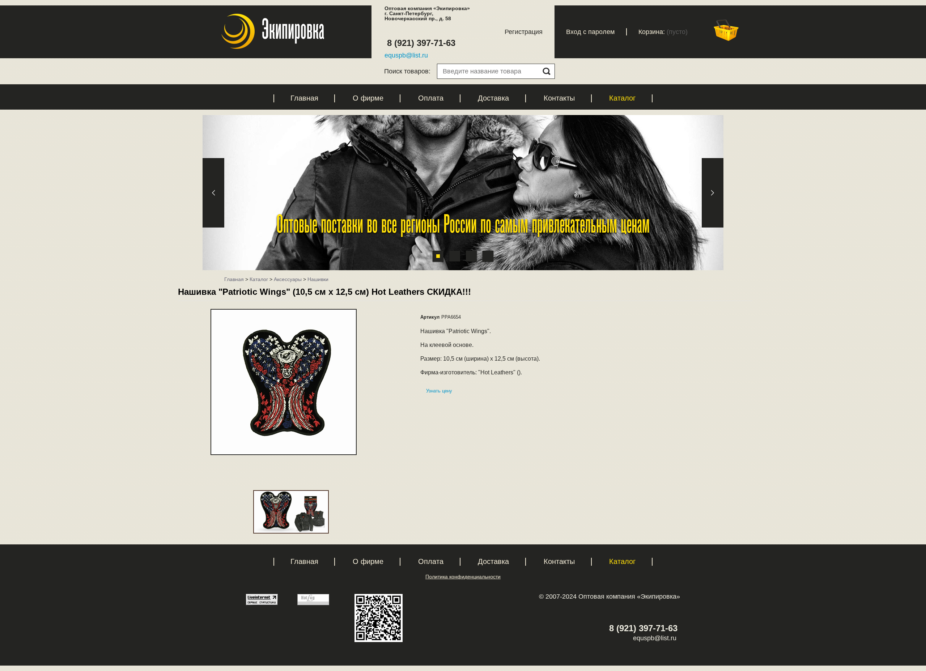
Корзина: (651, 31)
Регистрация (524, 31)
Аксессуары (288, 279)
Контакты (559, 98)
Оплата (430, 98)
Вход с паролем (590, 31)
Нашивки (317, 279)
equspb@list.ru (406, 55)
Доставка (493, 98)
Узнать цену (439, 391)
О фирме (368, 98)
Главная (304, 98)
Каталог (622, 98)
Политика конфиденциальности (463, 576)
